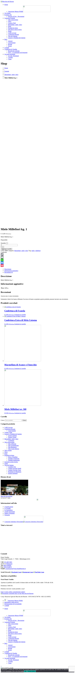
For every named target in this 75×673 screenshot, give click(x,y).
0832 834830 (7, 565)
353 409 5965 (8, 562)
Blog (5, 39)
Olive (9, 21)
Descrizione (7, 269)
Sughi (9, 31)
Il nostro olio (8, 15)
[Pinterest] (37, 265)
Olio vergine (8, 450)
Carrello (10, 57)
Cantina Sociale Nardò (14, 468)
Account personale (9, 54)
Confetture (11, 440)
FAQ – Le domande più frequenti (17, 52)
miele (33, 250)
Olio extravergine (13, 20)
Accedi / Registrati (13, 56)
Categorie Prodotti (9, 18)
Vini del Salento (12, 36)
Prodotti (6, 71)
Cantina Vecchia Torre (14, 470)
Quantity (3, 243)
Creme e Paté (12, 23)
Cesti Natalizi (12, 431)
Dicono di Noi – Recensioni (16, 16)
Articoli (10, 41)
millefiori (38, 250)
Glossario (7, 515)
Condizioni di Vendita (10, 49)
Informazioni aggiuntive (11, 270)
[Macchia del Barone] (7, 1)
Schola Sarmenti (12, 473)
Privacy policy (31, 671)
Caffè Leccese (12, 33)
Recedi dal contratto (14, 51)
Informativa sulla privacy (11, 602)
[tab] (39, 269)
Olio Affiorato (12, 444)
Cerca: (2, 420)
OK (25, 671)
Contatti (6, 47)
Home (6, 4)
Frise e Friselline (13, 457)
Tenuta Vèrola (12, 437)
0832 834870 (8, 567)
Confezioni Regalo (13, 34)
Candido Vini (12, 467)
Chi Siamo (7, 13)
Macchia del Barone (6, 496)
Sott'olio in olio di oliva (11, 462)
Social (10, 46)
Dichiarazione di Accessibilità (12, 604)
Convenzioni (11, 42)
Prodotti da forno (13, 28)
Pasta (9, 26)
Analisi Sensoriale (9, 511)
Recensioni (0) (8, 272)
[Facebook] (37, 262)
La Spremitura (8, 510)
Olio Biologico (12, 447)
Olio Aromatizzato (13, 445)
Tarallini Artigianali (13, 458)
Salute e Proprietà (9, 513)
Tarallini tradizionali (14, 460)
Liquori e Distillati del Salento (16, 38)
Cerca (24, 420)
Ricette (10, 44)
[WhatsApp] (37, 260)
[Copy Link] (37, 254)
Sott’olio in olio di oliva (15, 29)
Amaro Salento (12, 435)
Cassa (9, 59)
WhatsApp (9, 563)
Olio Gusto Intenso (13, 449)
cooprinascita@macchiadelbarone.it (15, 568)
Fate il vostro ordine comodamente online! (13, 592)
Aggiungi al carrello (6, 249)
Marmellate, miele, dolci (15, 24)
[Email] (37, 257)
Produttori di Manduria (14, 472)
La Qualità (7, 508)
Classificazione (8, 507)
